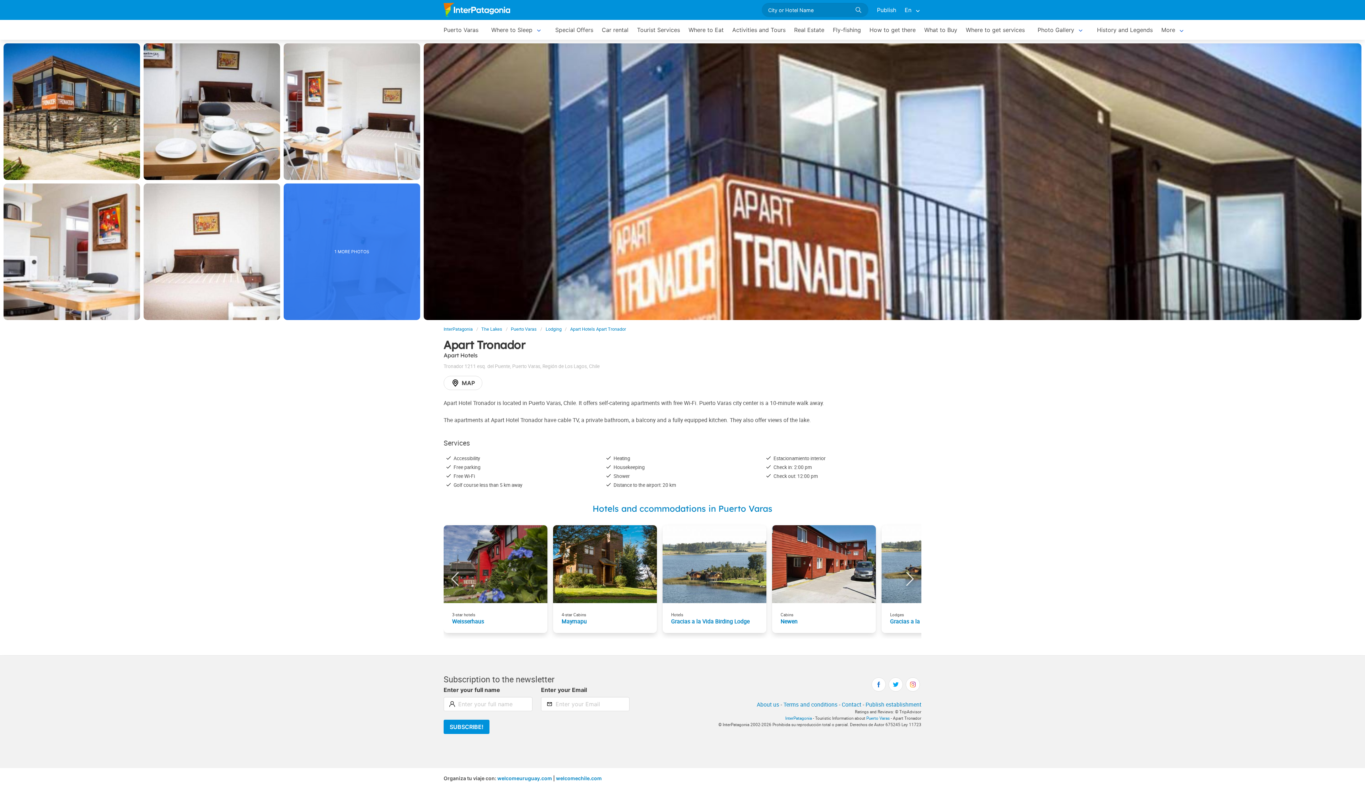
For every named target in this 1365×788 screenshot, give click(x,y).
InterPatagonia (458, 329)
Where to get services (995, 29)
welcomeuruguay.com (524, 778)
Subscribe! (466, 726)
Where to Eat (706, 29)
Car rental (615, 29)
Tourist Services (658, 29)
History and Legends (1125, 29)
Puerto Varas (461, 29)
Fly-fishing (847, 29)
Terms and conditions (810, 704)
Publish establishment (893, 704)
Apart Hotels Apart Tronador (598, 329)
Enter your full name (472, 689)
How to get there (892, 29)
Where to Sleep (511, 29)
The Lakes (491, 329)
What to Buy (940, 29)
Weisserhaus (468, 621)
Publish (886, 10)
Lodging (554, 329)
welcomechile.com (579, 778)
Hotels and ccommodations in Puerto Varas (682, 508)
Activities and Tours (759, 29)
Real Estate (809, 29)
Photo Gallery (1056, 29)
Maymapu (574, 621)
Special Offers (574, 29)
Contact (851, 704)
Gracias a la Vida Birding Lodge (710, 621)
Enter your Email (564, 689)
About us (768, 704)
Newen (789, 621)
